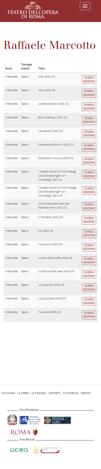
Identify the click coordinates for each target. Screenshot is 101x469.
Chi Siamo (8, 393)
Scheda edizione (89, 79)
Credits (86, 393)
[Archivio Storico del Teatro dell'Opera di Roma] (32, 9)
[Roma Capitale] (30, 431)
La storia (23, 393)
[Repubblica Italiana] (12, 419)
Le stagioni (38, 393)
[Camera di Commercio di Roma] (46, 449)
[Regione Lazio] (57, 419)
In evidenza (70, 393)
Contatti (54, 393)
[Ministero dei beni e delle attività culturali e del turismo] (30, 419)
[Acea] (19, 449)
